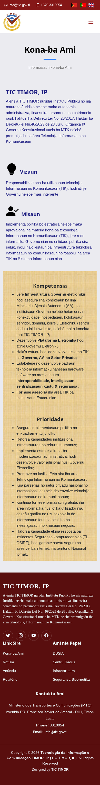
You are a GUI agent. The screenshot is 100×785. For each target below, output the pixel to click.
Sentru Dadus (64, 662)
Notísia (8, 662)
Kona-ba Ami (13, 653)
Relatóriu (10, 679)
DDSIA (58, 653)
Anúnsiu (9, 670)
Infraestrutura (64, 670)
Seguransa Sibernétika (71, 679)
